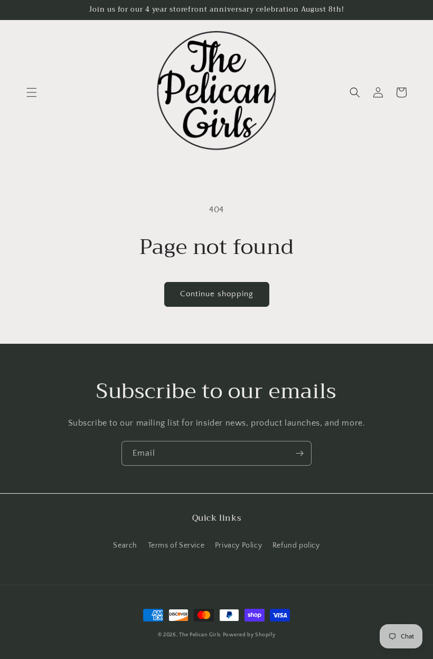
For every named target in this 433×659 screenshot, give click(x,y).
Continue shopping (216, 293)
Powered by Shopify (249, 635)
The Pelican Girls (200, 635)
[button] (31, 92)
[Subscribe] (299, 453)
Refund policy (296, 545)
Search (125, 545)
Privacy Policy (238, 545)
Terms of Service (176, 545)
